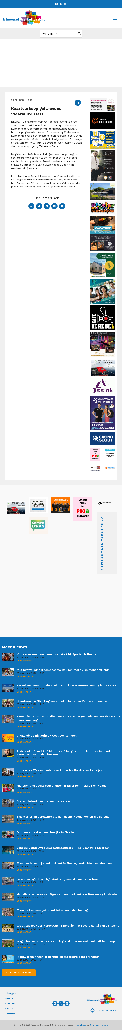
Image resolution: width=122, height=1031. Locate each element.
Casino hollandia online (102, 543)
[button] (78, 103)
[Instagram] (65, 4)
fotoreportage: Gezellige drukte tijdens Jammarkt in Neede (59, 879)
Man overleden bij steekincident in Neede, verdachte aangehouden (64, 863)
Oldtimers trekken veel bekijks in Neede (45, 832)
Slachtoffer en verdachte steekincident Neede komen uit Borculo (63, 816)
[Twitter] (61, 4)
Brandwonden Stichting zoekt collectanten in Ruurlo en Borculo (62, 701)
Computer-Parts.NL (99, 1025)
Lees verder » (25, 660)
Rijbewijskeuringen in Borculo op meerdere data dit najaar (58, 956)
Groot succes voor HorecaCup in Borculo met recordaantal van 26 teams (68, 925)
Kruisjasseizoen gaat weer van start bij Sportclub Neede (56, 654)
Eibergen (10, 993)
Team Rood (81, 1025)
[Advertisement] (61, 63)
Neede (9, 998)
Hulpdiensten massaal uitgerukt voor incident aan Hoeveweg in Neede (67, 894)
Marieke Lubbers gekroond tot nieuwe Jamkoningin (53, 910)
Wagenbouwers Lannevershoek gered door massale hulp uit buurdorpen (67, 941)
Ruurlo (9, 1008)
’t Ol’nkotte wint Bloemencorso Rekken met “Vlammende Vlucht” (63, 669)
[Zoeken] (79, 33)
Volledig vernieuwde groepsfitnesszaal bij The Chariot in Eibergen (63, 847)
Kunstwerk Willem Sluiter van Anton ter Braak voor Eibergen (60, 770)
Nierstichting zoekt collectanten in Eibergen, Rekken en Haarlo (62, 785)
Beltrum (10, 1013)
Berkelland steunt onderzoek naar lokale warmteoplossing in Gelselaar (66, 685)
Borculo (10, 1003)
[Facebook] (56, 4)
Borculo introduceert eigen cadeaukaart (45, 801)
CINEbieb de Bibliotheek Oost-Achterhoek (47, 735)
